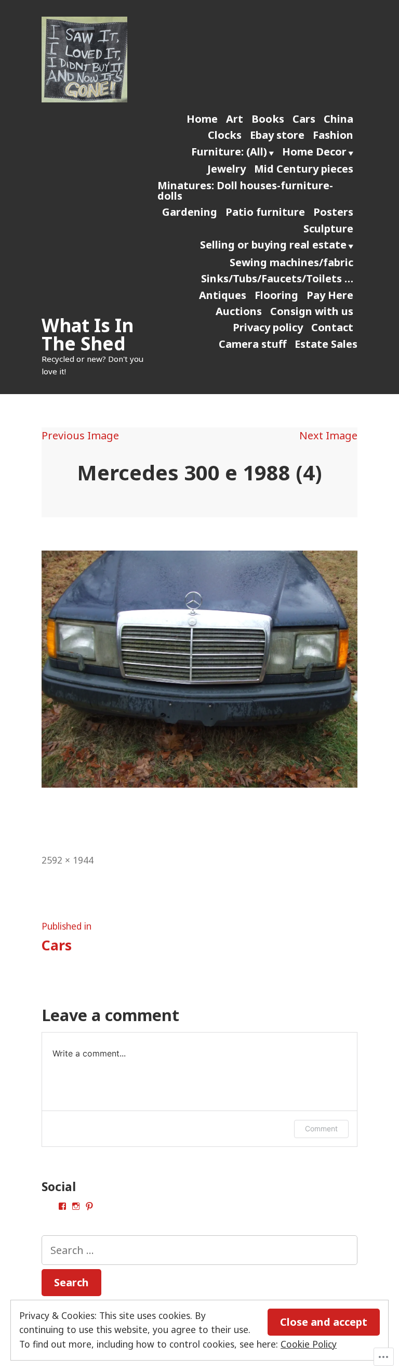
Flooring (276, 295)
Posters (333, 212)
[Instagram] (76, 1206)
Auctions (239, 311)
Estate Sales (326, 344)
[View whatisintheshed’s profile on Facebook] (62, 1206)
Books (267, 119)
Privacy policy (268, 327)
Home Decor (314, 152)
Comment (321, 1128)
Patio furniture (265, 212)
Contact (332, 327)
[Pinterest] (89, 1206)
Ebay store (277, 135)
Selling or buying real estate (273, 245)
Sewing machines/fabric (291, 262)
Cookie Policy (309, 1344)
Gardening (189, 212)
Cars (303, 119)
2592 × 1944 (68, 860)
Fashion (333, 135)
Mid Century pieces (303, 169)
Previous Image (80, 435)
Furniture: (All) (229, 152)
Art (234, 119)
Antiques (222, 295)
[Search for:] (199, 1250)
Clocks (225, 135)
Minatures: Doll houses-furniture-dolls (245, 190)
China (338, 119)
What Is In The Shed (88, 334)
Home (202, 119)
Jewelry (226, 169)
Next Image (328, 435)
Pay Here (330, 295)
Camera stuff (252, 344)
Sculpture (328, 228)
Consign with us (311, 311)
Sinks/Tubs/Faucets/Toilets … (277, 278)
